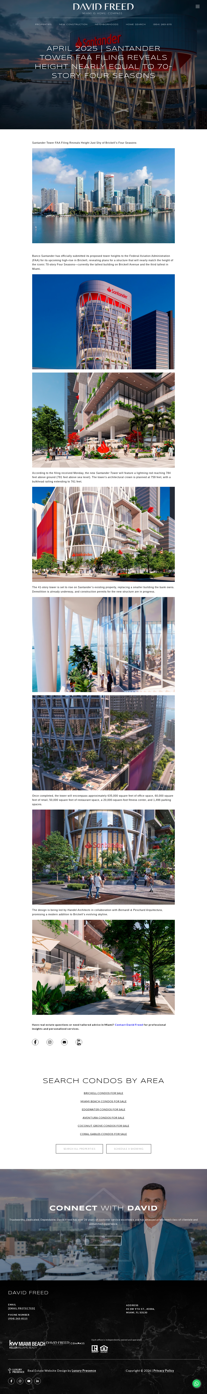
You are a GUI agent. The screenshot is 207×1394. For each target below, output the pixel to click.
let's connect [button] (103, 1240)
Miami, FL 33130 (136, 1312)
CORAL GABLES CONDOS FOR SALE (103, 1133)
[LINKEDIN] (37, 1381)
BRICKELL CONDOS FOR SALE (103, 1093)
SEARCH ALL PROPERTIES (79, 1148)
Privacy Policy (163, 1370)
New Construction (73, 24)
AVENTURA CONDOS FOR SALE (103, 1117)
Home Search (136, 24)
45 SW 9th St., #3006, (140, 1309)
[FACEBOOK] (11, 1381)
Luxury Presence (84, 1370)
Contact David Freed (129, 1024)
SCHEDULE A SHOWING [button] (128, 1148)
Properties (43, 24)
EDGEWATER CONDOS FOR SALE (103, 1109)
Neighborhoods (107, 24)
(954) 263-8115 (162, 24)
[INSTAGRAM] (20, 1381)
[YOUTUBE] (29, 1381)
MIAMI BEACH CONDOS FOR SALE (104, 1101)
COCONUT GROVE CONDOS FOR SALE (103, 1125)
